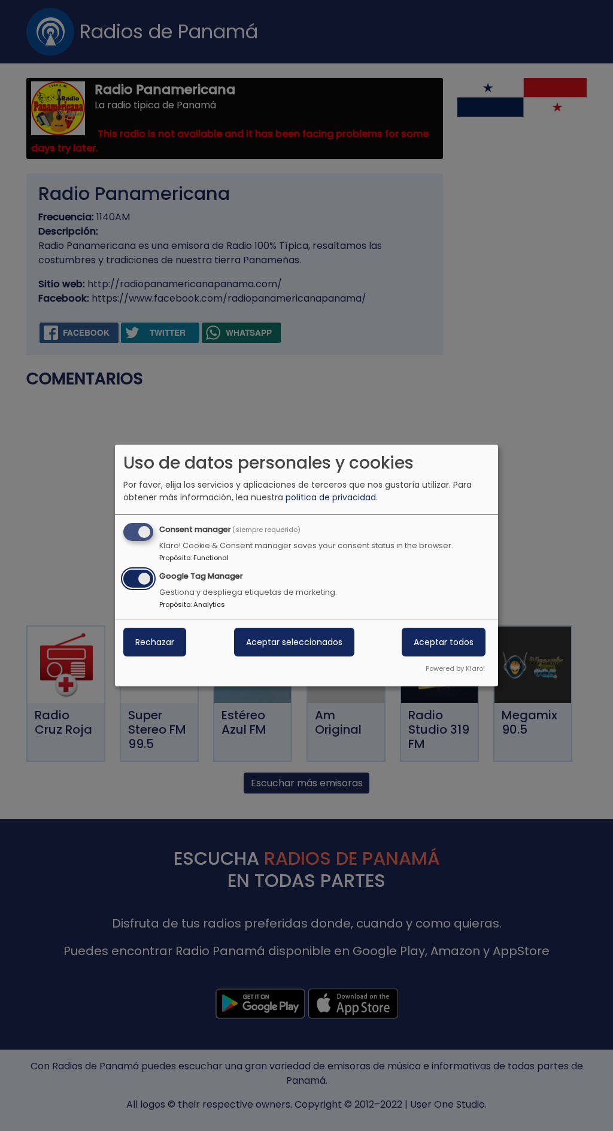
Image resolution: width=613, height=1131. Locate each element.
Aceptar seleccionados (294, 642)
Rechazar (154, 642)
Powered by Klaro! (455, 668)
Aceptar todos (444, 642)
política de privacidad (331, 497)
